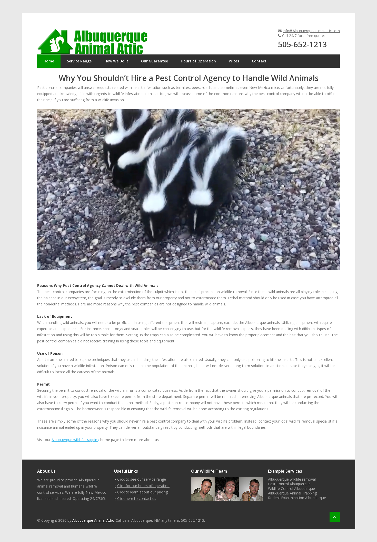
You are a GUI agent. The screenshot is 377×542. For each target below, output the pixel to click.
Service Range (79, 61)
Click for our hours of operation (143, 485)
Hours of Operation (198, 61)
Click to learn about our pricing (142, 492)
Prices (234, 61)
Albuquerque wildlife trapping (75, 439)
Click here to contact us (136, 498)
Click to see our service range (141, 479)
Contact (259, 61)
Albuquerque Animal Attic (93, 520)
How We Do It (116, 61)
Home (49, 61)
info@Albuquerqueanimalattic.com (311, 30)
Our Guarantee (154, 61)
